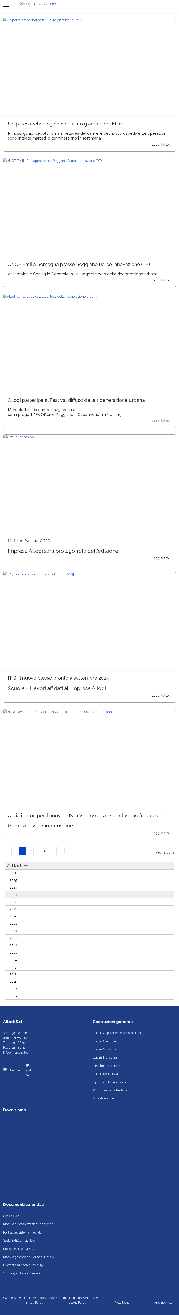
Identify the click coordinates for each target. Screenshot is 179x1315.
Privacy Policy (33, 1302)
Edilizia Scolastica (105, 1049)
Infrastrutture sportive (107, 1066)
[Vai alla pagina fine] (60, 851)
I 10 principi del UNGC (18, 1249)
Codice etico (11, 1216)
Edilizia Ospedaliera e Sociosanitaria (117, 1033)
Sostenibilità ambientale (19, 1240)
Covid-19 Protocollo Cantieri (21, 1273)
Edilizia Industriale (105, 1057)
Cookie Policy (77, 1302)
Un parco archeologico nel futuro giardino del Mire (65, 124)
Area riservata (163, 1302)
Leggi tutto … (161, 144)
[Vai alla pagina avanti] (52, 851)
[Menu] (6, 6)
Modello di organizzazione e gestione (28, 1224)
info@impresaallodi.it (17, 1052)
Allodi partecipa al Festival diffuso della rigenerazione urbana (76, 400)
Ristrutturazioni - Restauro (110, 1090)
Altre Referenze (103, 1098)
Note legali (122, 1302)
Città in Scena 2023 (29, 540)
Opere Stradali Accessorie (110, 1082)
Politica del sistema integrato (22, 1232)
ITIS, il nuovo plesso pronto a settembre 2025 (58, 678)
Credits (96, 1298)
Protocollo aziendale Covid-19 (23, 1265)
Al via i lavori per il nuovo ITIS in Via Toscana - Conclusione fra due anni (87, 815)
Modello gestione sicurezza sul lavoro (28, 1257)
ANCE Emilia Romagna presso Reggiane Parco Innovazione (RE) (79, 264)
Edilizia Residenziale (106, 1074)
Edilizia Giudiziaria (105, 1041)
